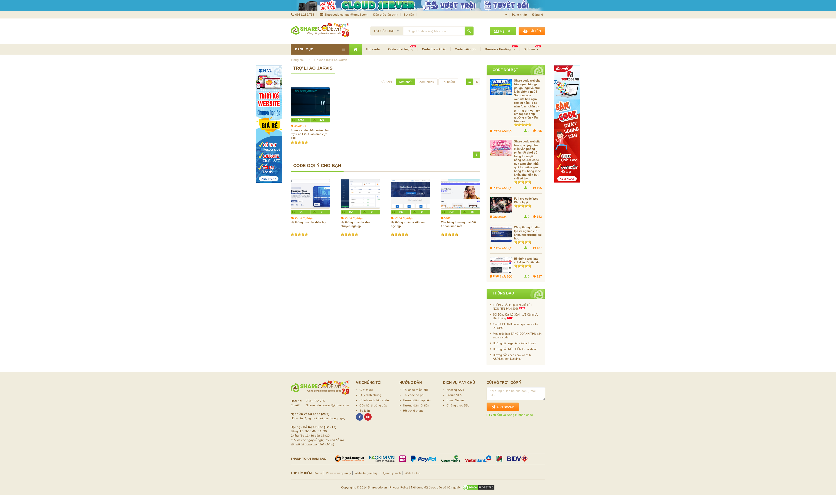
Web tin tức (412, 473)
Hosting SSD (455, 389)
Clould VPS (454, 395)
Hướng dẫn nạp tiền (417, 400)
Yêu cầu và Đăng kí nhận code (511, 414)
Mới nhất (405, 82)
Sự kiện (409, 14)
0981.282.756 (304, 14)
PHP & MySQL (303, 217)
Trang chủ (298, 60)
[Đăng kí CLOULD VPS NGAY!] (418, 5)
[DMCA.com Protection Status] (478, 487)
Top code (373, 49)
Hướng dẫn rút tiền (416, 405)
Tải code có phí (413, 395)
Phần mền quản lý (338, 473)
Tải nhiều (448, 82)
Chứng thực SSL (458, 405)
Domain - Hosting (498, 49)
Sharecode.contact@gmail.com (345, 14)
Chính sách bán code (374, 400)
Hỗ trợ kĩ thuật (413, 410)
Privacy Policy (398, 487)
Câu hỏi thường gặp (373, 405)
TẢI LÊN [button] (534, 31)
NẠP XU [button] (505, 31)
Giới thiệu (366, 389)
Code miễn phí (465, 49)
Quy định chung (370, 395)
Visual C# (299, 125)
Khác (446, 217)
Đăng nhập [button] (519, 14)
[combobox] (386, 30)
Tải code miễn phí (415, 389)
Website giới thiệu (367, 473)
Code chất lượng (400, 49)
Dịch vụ (529, 49)
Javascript (500, 216)
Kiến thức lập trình (385, 14)
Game (318, 473)
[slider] (299, 142)
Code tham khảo (434, 49)
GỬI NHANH (504, 406)
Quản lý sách (392, 473)
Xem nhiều (426, 82)
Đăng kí (537, 14)
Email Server (455, 400)
